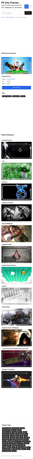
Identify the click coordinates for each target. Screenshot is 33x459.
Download (17, 87)
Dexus (9, 439)
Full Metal (15, 439)
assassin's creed (18, 443)
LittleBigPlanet (6, 447)
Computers (6, 435)
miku (11, 443)
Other (19, 430)
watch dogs (22, 445)
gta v (4, 445)
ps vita (14, 451)
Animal (12, 435)
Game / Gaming (10, 17)
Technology (19, 434)
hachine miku (26, 441)
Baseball (14, 445)
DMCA (20, 455)
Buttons (26, 443)
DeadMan (10, 441)
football (24, 447)
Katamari (26, 437)
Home (2, 17)
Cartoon (14, 430)
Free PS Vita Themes (5, 455)
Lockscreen (16, 96)
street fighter (6, 449)
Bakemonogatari (16, 449)
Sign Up (26, 6)
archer (9, 445)
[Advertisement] (16, 35)
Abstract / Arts (7, 432)
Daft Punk (5, 443)
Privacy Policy (15, 455)
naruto (4, 441)
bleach (18, 447)
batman (12, 437)
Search (28, 12)
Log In (31, 6)
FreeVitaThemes (11, 79)
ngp (22, 435)
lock (29, 449)
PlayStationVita (24, 439)
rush (29, 447)
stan (13, 447)
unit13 (4, 439)
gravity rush (18, 441)
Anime (22, 428)
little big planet (6, 451)
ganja (17, 435)
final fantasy (19, 437)
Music (19, 432)
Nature (12, 434)
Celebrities (5, 434)
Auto (25, 435)
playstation (6, 437)
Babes (24, 432)
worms (23, 96)
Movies (14, 432)
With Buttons (6, 430)
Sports (25, 434)
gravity (24, 449)
